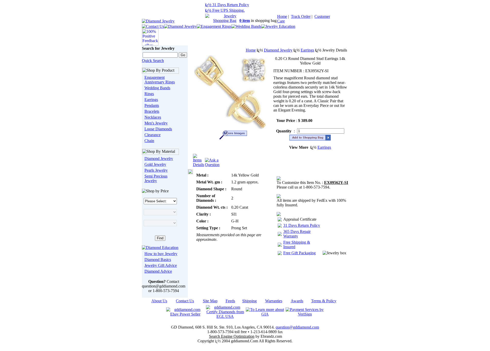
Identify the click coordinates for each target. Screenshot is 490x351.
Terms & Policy (323, 301)
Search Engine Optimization (231, 336)
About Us (159, 301)
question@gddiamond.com (297, 327)
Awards (297, 301)
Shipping (249, 301)
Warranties (273, 301)
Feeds (230, 301)
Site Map (210, 301)
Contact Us (185, 301)
